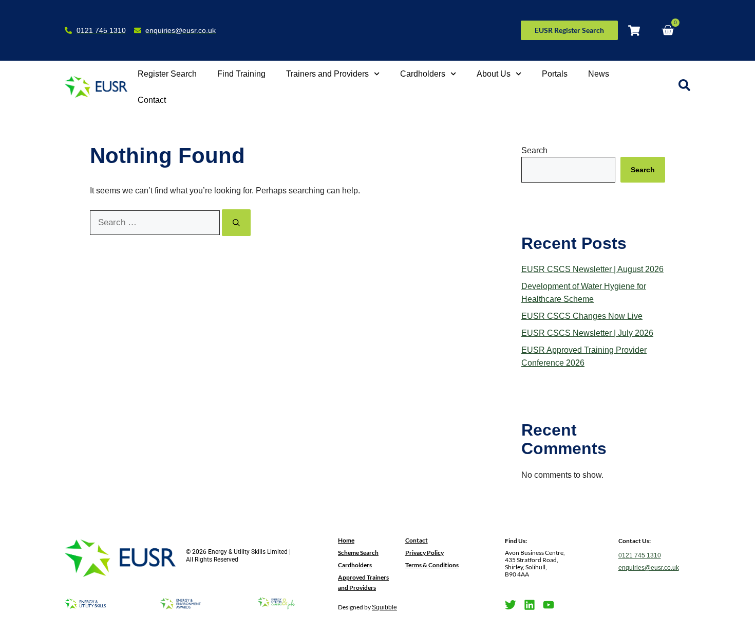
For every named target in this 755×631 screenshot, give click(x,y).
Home (346, 540)
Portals (555, 73)
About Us (494, 73)
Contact (152, 100)
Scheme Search (358, 552)
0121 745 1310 (639, 555)
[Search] (236, 222)
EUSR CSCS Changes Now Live (582, 316)
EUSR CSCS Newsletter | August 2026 (592, 269)
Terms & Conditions (432, 565)
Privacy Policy (424, 552)
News (598, 73)
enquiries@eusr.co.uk (648, 567)
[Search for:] (156, 222)
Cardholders (422, 73)
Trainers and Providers (327, 73)
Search (534, 150)
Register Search (167, 73)
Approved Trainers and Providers (363, 582)
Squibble (384, 607)
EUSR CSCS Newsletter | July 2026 (587, 333)
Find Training (241, 73)
